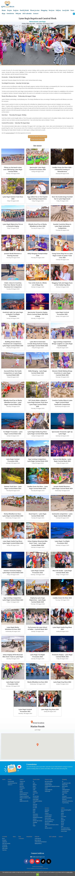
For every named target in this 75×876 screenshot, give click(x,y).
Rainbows (63, 819)
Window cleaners (48, 828)
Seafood (34, 819)
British (34, 786)
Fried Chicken (35, 799)
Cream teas (35, 793)
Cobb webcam (38, 838)
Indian (34, 809)
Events (9, 11)
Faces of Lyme (64, 831)
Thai (34, 824)
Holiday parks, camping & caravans (52, 786)
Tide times (4, 850)
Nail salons (47, 823)
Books (63, 788)
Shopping (44, 11)
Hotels (46, 788)
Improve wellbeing (49, 821)
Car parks (4, 840)
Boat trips (22, 786)
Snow (62, 826)
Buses (3, 838)
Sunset (62, 824)
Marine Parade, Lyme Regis (37, 21)
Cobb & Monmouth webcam (41, 841)
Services (51, 11)
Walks (21, 799)
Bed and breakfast (49, 781)
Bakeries (34, 784)
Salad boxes (35, 815)
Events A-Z (10, 784)
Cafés (34, 789)
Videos (62, 813)
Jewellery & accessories (67, 797)
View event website (37, 139)
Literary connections (24, 793)
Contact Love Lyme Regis (37, 866)
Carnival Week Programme (37, 136)
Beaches (21, 784)
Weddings (47, 810)
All (33, 781)
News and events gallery (66, 810)
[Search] (74, 14)
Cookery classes (48, 815)
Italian (34, 811)
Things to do (22, 781)
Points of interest (23, 794)
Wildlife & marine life (24, 801)
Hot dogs (35, 806)
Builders (46, 811)
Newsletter (10, 13)
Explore (15, 11)
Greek (34, 802)
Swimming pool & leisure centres (51, 824)
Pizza (34, 812)
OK (37, 874)
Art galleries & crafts (66, 783)
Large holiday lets (48, 789)
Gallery (58, 11)
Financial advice (48, 816)
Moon (62, 818)
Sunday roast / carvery (37, 820)
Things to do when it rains (25, 797)
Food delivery (36, 797)
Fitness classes (48, 818)
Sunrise (62, 823)
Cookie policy (45, 868)
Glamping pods (48, 783)
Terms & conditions (31, 868)
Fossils (21, 789)
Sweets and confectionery (67, 801)
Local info (65, 11)
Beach (62, 815)
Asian (34, 783)
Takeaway (35, 822)
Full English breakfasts (37, 801)
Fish (33, 794)
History (21, 791)
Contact (35, 13)
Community (4, 845)
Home (4, 10)
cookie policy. (69, 872)
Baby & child (64, 784)
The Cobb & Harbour (65, 828)
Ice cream (35, 807)
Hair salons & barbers (49, 819)
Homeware (64, 796)
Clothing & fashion (66, 789)
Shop (3, 14)
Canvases (21, 838)
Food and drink (65, 791)
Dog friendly (47, 791)
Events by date (11, 781)
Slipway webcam (38, 843)
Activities (21, 783)
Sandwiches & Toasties (37, 817)
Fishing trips (22, 788)
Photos (62, 811)
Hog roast (35, 804)
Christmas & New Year (12, 783)
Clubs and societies (6, 843)
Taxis (46, 826)
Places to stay (34, 11)
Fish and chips (36, 796)
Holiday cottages (48, 784)
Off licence (64, 799)
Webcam (18, 14)
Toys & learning (65, 802)
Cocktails (35, 791)
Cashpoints (4, 841)
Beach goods (65, 786)
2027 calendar (27, 13)
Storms (62, 821)
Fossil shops (64, 793)
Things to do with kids (24, 796)
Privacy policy (38, 868)
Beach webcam (38, 840)
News (72, 10)
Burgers (34, 788)
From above (63, 816)
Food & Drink (24, 11)
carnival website (10, 133)
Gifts (63, 794)
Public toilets (4, 848)
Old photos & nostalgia (66, 829)
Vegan (34, 825)
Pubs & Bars (35, 814)
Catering (46, 813)
